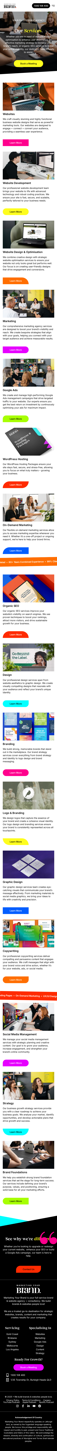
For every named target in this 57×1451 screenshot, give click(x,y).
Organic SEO (11, 606)
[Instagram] (17, 1406)
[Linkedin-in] (28, 1406)
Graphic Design (13, 882)
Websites (9, 114)
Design (7, 675)
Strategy (8, 1103)
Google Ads (10, 390)
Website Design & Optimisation (23, 252)
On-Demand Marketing (17, 525)
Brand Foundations (15, 1172)
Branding (9, 744)
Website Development (17, 183)
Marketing (9, 321)
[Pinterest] (39, 1406)
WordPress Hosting (15, 459)
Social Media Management (20, 1034)
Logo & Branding (13, 813)
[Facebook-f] (23, 1406)
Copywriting (11, 951)
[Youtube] (34, 1406)
